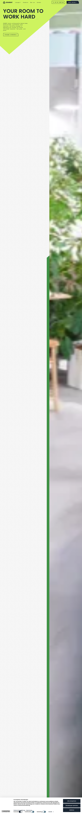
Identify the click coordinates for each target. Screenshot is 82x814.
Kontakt (39, 2)
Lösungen (17, 2)
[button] (18, 2)
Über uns (32, 2)
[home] (8, 2)
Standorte (25, 2)
